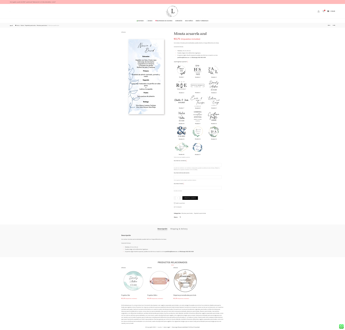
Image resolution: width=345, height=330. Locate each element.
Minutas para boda (42, 25)
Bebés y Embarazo (202, 21)
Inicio (18, 25)
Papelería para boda (30, 25)
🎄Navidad (140, 21)
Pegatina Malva (152, 295)
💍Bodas (149, 21)
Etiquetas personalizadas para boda (184, 295)
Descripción (162, 229)
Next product (333, 25)
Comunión (178, 21)
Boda (22, 25)
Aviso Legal (167, 327)
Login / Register (318, 11)
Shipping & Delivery (179, 229)
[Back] (11, 25)
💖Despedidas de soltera (163, 21)
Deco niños (189, 21)
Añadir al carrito (190, 198)
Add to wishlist (180, 203)
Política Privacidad (194, 327)
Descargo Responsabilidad (180, 327)
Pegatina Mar (125, 295)
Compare (178, 207)
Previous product (329, 25)
